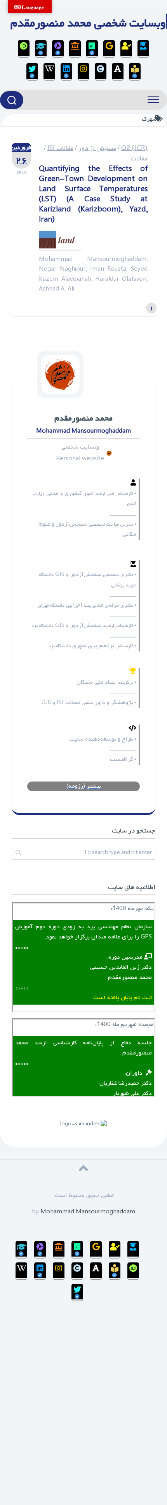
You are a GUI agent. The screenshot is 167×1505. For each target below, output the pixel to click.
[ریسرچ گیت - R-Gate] (92, 49)
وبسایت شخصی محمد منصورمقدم (88, 23)
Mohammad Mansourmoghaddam (87, 1211)
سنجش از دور (97, 148)
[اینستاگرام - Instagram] (83, 71)
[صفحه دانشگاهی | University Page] (126, 49)
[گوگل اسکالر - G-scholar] (143, 49)
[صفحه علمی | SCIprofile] (40, 49)
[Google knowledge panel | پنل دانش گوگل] (109, 49)
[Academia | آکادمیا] (117, 71)
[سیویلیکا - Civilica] (100, 71)
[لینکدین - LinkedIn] (66, 71)
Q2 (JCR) (134, 148)
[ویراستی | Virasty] (32, 71)
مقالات (139, 158)
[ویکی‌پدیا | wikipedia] (49, 71)
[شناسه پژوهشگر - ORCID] (23, 49)
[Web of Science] (58, 49)
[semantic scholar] (134, 71)
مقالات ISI (60, 148)
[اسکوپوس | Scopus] (75, 49)
